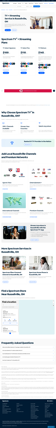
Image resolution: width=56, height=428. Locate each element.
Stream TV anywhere (34, 239)
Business (8, 0)
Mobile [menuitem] (26, 3)
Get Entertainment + (33, 188)
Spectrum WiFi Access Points (35, 406)
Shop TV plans (8, 30)
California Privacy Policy (22, 421)
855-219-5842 (51, 3)
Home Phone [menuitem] (31, 3)
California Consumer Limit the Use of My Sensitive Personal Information (12, 422)
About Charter (4, 405)
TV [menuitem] (23, 3)
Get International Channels (6, 216)
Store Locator (47, 410)
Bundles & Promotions (20, 405)
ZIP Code (31, 5)
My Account (48, 0)
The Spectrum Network (34, 418)
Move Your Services (47, 412)
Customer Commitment (5, 406)
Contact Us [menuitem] (41, 3)
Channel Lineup (33, 412)
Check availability (37, 6)
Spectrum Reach (4, 410)
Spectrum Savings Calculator (35, 410)
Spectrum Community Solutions (6, 411)
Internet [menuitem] (20, 3)
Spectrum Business (5, 412)
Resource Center (33, 407)
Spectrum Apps (33, 405)
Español (52, 0)
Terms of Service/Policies (5, 421)
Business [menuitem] (36, 3)
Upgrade (46, 411)
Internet (18, 406)
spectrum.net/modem (7, 388)
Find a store (14, 30)
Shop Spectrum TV (28, 144)
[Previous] (2, 91)
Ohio (7, 9)
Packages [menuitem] (15, 3)
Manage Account (47, 406)
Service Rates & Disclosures (48, 414)
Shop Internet (5, 281)
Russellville (10, 9)
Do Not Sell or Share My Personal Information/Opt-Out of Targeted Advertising (37, 421)
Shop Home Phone (33, 281)
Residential (3, 0)
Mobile (17, 410)
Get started (6, 72)
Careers (3, 407)
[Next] (54, 91)
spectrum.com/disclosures (50, 372)
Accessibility (17, 421)
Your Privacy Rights (12, 421)
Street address (18, 5)
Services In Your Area (34, 415)
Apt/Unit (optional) (28, 6)
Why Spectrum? (33, 414)
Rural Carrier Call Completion (49, 415)
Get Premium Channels (33, 216)
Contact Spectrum (47, 405)
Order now (46, 3)
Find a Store (43, 0)
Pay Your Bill (46, 407)
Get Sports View (5, 188)
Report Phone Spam (47, 416)
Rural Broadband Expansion (34, 416)
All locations (3, 9)
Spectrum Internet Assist (20, 411)
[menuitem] (3, 0)
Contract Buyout (33, 411)
